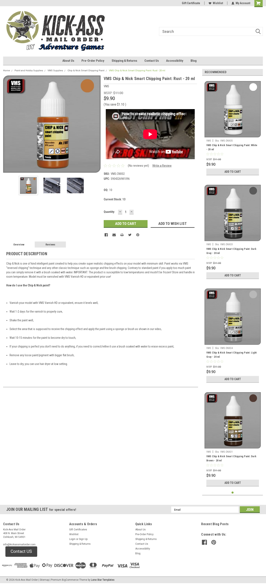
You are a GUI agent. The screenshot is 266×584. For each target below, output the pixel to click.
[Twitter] (130, 235)
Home (6, 70)
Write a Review (162, 165)
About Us (68, 61)
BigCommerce (70, 579)
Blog (194, 61)
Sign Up (83, 539)
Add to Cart (232, 171)
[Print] (122, 235)
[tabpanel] (232, 128)
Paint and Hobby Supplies (29, 70)
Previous (7, 124)
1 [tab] (233, 493)
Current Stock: (114, 199)
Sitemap (44, 579)
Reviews (50, 244)
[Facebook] (106, 235)
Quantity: (109, 211)
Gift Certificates (78, 529)
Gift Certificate (191, 3)
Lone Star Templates (103, 579)
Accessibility (174, 61)
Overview (18, 244)
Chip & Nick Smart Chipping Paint (86, 70)
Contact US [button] (21, 551)
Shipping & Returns (124, 61)
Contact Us (151, 61)
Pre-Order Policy (92, 61)
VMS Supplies (55, 70)
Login (72, 539)
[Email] (114, 235)
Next (96, 124)
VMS (208, 140)
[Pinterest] (137, 235)
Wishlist (218, 3)
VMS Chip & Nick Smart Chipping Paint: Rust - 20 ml (137, 70)
